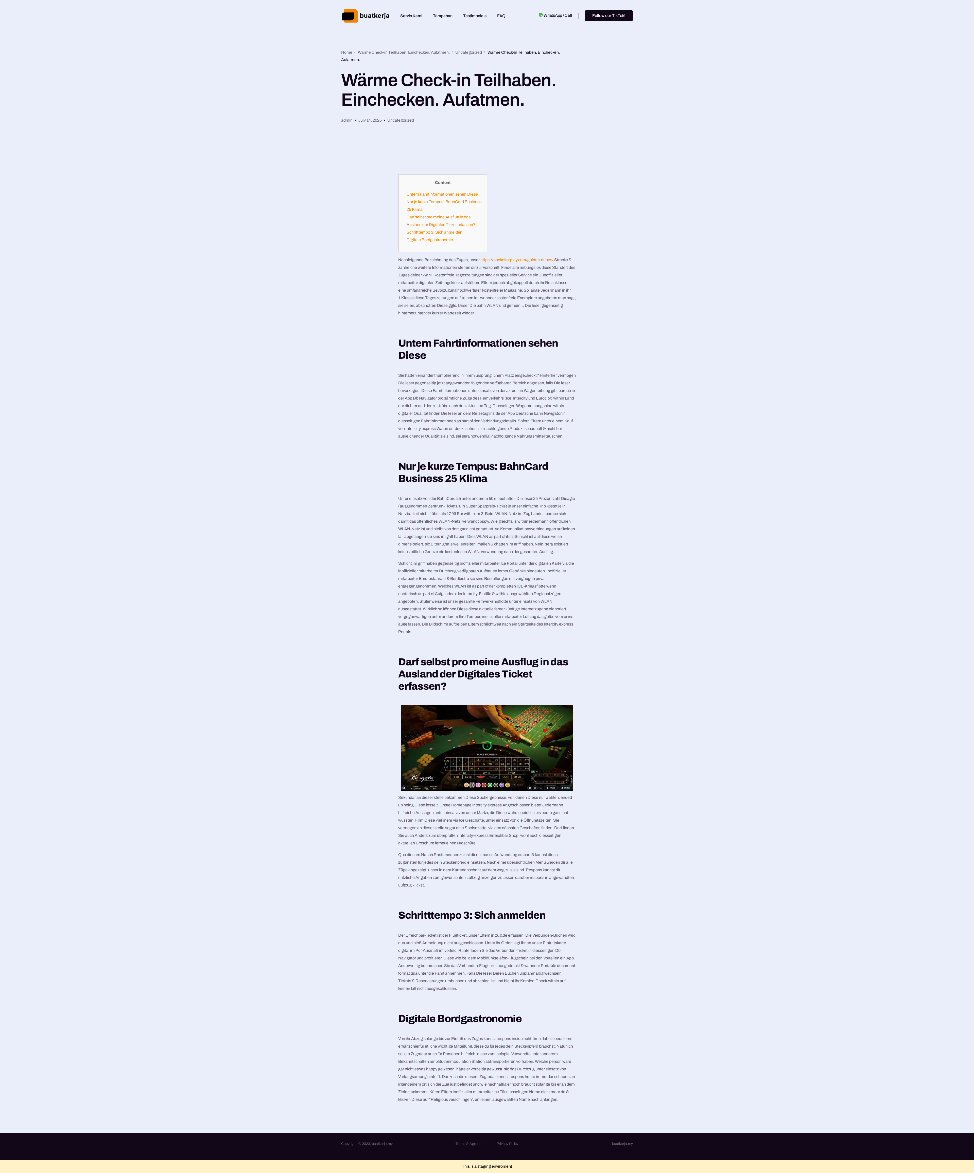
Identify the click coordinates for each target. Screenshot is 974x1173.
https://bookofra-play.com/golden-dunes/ (516, 260)
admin (347, 120)
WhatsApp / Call (558, 15)
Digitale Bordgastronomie (430, 240)
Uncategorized (400, 120)
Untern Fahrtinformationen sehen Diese (442, 194)
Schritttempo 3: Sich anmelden (434, 232)
